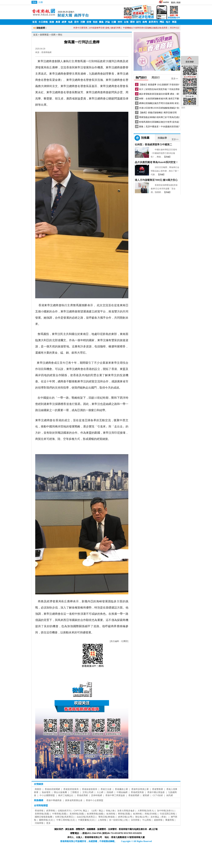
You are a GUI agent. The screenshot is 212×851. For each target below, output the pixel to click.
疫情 (89, 22)
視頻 (95, 22)
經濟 (64, 22)
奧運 (58, 22)
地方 (168, 22)
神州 (120, 22)
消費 (82, 22)
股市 (76, 22)
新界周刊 (153, 22)
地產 (70, 22)
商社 (60, 34)
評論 (107, 22)
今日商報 (43, 22)
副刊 (138, 22)
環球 (132, 22)
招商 (53, 34)
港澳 (51, 22)
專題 (174, 22)
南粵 (144, 22)
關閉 (183, 108)
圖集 (101, 22)
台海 (126, 22)
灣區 (162, 22)
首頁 (34, 22)
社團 (113, 22)
